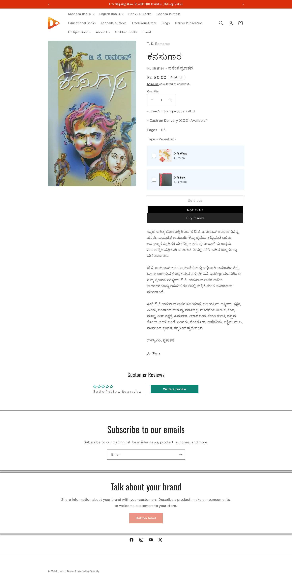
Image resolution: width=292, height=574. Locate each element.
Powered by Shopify (87, 571)
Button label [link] (146, 518)
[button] (81, 13)
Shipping (153, 83)
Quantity (153, 91)
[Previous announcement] (48, 4)
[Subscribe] (180, 455)
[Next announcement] (243, 4)
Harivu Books (66, 571)
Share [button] (156, 353)
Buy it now (195, 218)
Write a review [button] (174, 389)
